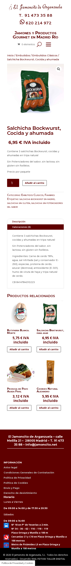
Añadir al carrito (34, 182)
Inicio (10, 55)
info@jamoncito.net (41, 444)
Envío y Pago (11, 488)
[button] (59, 69)
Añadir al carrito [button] (19, 349)
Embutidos (23, 55)
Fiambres (50, 195)
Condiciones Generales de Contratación (29, 472)
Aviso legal (10, 467)
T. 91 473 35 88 (35, 15)
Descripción (18, 221)
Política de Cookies (16, 482)
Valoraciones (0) (21, 227)
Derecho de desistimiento (20, 492)
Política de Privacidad (17, 477)
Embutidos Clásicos (44, 55)
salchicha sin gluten (18, 203)
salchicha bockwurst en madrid (37, 199)
